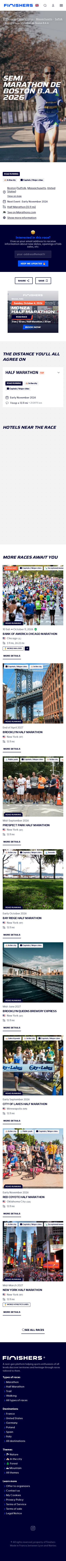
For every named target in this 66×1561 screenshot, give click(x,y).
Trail (9, 1391)
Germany (12, 1423)
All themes (12, 1472)
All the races (9, 19)
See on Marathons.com (21, 212)
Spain (9, 1432)
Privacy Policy (15, 1499)
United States (26, 19)
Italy (9, 1436)
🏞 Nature (12, 1454)
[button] (33, 372)
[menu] (61, 5)
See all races (34, 1330)
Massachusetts (44, 19)
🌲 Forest (12, 1463)
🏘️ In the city (14, 1459)
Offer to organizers (18, 1486)
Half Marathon (15, 1386)
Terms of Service (16, 1504)
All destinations (15, 1441)
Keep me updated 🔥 (33, 263)
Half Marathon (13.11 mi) (21, 207)
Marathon (12, 1382)
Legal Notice (14, 1513)
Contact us (13, 1490)
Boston (8, 23)
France (10, 1413)
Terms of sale (14, 1508)
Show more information (21, 217)
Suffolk (59, 19)
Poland (10, 1427)
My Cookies (13, 1495)
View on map (14, 196)
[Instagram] (33, 1528)
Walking (11, 1395)
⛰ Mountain (13, 1468)
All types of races (16, 1400)
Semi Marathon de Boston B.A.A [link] (32, 23)
